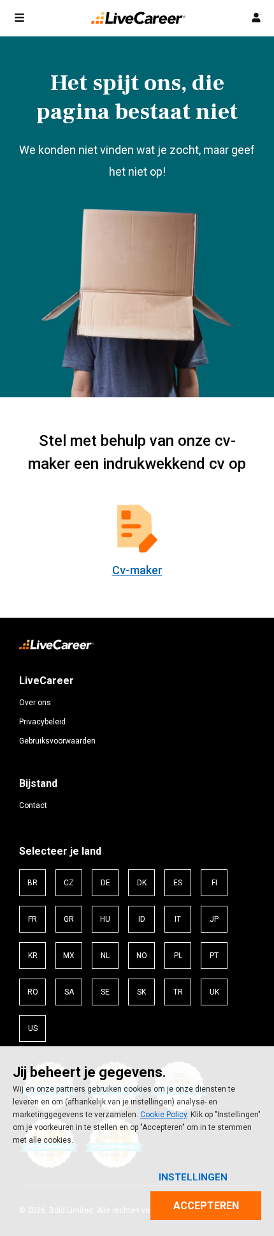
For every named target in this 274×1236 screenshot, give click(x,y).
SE (105, 992)
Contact (33, 805)
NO (141, 955)
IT (178, 919)
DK (142, 882)
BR (32, 882)
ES (177, 882)
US (33, 1028)
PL (178, 955)
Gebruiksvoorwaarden (57, 740)
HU (105, 919)
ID (141, 919)
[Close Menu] (19, 18)
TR (178, 992)
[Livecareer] (56, 648)
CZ (69, 882)
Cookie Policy (163, 1114)
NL (105, 955)
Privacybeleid (42, 721)
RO (32, 992)
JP (214, 919)
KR (33, 955)
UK (214, 992)
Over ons (35, 702)
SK (141, 992)
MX (69, 955)
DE (105, 882)
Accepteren (206, 1206)
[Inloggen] (256, 18)
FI (214, 882)
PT (214, 955)
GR (69, 919)
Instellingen (193, 1177)
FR (32, 919)
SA (69, 992)
